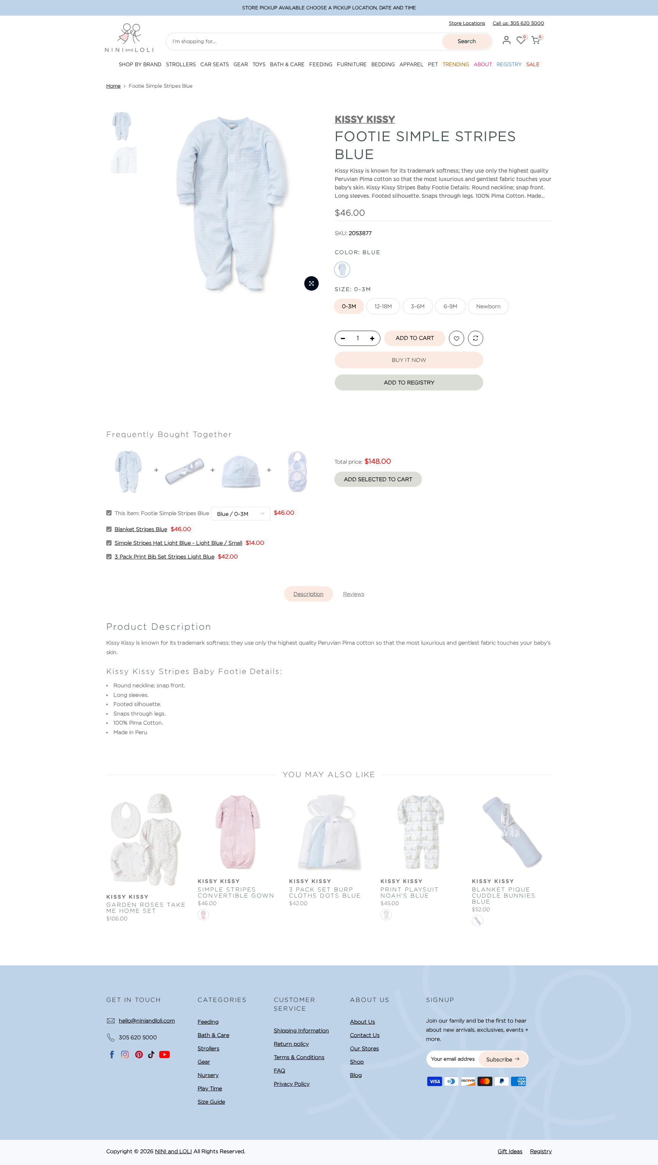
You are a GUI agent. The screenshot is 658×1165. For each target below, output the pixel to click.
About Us (362, 1022)
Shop (357, 1062)
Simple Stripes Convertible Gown (236, 893)
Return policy (291, 1044)
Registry (541, 1151)
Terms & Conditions (299, 1057)
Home (113, 86)
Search (467, 41)
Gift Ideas (510, 1151)
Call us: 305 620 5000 (518, 23)
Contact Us (365, 1035)
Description (309, 594)
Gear (204, 1062)
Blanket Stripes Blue (141, 529)
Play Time (210, 1088)
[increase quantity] (374, 338)
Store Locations (467, 23)
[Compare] (475, 338)
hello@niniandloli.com (147, 1021)
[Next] (310, 203)
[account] (506, 41)
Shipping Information (301, 1030)
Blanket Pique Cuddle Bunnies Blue (504, 896)
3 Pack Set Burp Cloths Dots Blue (325, 893)
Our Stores (364, 1048)
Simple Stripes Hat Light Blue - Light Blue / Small (178, 543)
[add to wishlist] (456, 338)
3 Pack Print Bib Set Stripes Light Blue (164, 557)
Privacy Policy (292, 1084)
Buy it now (409, 360)
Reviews (353, 594)
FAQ (279, 1070)
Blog (356, 1075)
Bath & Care (213, 1035)
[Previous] (154, 203)
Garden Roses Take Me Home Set (146, 908)
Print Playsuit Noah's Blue (409, 893)
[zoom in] (311, 283)
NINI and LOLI (173, 1151)
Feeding (208, 1022)
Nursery (208, 1075)
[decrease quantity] (341, 338)
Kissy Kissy (127, 897)
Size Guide (211, 1102)
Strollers (208, 1048)
